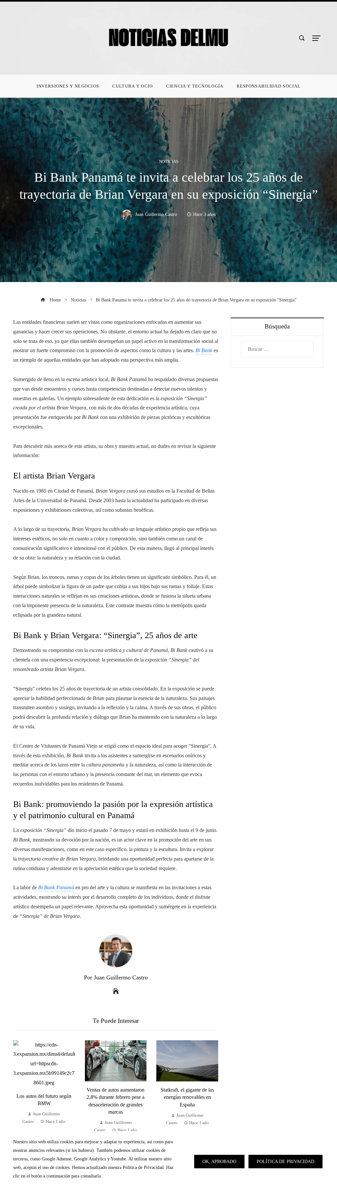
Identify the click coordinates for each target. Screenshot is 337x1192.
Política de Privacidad (285, 1161)
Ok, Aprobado (219, 1161)
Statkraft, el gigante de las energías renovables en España (187, 1097)
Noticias (168, 162)
